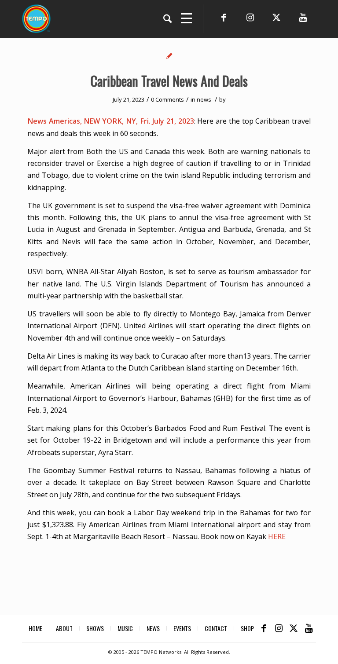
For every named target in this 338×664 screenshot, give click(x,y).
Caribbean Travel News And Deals (169, 81)
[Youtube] (303, 17)
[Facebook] (223, 17)
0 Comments (167, 99)
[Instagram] (250, 17)
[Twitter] (276, 17)
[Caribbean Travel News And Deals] (169, 56)
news (204, 99)
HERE (277, 536)
